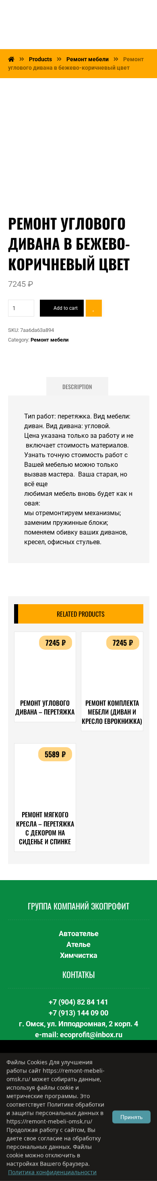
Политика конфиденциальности (52, 1172)
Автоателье (79, 933)
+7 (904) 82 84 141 (78, 1002)
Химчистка (78, 955)
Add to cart (66, 308)
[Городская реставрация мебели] (56, 24)
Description (77, 386)
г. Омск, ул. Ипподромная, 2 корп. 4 (78, 1023)
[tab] (77, 386)
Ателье (78, 944)
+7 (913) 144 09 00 (78, 1013)
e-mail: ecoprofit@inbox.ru (78, 1034)
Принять (131, 1117)
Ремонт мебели (49, 340)
